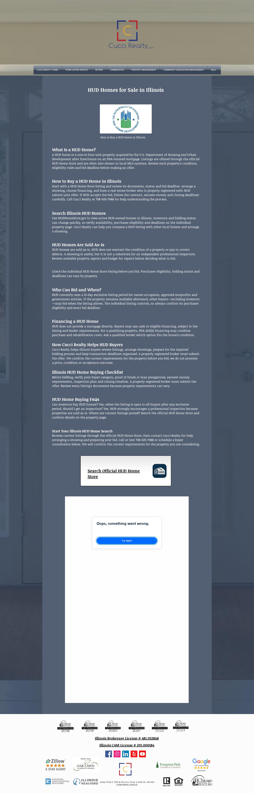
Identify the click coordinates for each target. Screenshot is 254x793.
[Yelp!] (134, 754)
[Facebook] (108, 754)
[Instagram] (117, 754)
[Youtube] (142, 754)
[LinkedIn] (125, 754)
